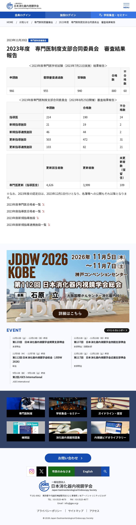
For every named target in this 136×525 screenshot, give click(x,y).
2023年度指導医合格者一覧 (24, 211)
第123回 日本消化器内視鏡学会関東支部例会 (38, 342)
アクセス (94, 511)
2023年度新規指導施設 (21, 218)
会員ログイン (23, 15)
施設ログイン (68, 15)
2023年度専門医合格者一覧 (24, 204)
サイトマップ (75, 511)
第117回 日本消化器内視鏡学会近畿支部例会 (100, 357)
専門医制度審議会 (38, 40)
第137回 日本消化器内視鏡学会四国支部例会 (100, 342)
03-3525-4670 (59, 499)
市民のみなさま (61, 471)
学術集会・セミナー (116, 15)
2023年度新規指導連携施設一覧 (26, 225)
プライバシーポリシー (49, 511)
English (88, 471)
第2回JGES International (27, 377)
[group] (68, 286)
